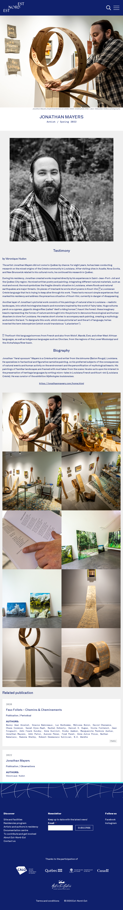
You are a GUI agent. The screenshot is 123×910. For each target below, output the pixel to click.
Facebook (110, 820)
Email (52, 823)
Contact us (10, 841)
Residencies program (15, 823)
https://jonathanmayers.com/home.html (61, 383)
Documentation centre (16, 830)
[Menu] (116, 8)
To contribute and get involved (20, 834)
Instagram (111, 823)
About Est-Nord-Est (15, 837)
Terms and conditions (47, 901)
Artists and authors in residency (21, 827)
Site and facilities (13, 820)
